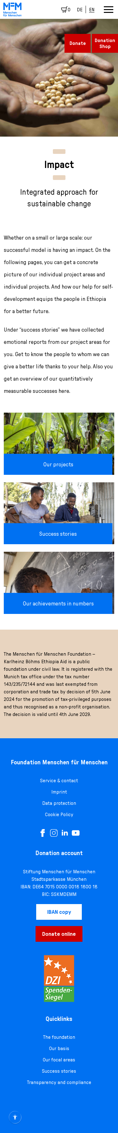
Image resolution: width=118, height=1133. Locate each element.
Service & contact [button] (59, 780)
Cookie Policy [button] (59, 814)
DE (79, 9)
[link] (12, 10)
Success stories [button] (59, 1071)
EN (91, 9)
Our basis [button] (59, 1048)
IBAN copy (59, 911)
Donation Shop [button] (105, 43)
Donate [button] (78, 43)
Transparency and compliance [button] (59, 1082)
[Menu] (108, 9)
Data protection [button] (59, 803)
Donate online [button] (59, 933)
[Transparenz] (59, 978)
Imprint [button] (59, 791)
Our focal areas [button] (59, 1059)
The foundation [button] (59, 1037)
